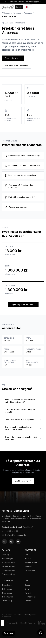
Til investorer (7, 593)
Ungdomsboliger (8, 570)
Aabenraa (28, 13)
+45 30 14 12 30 (11, 531)
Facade (28, 558)
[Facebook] (18, 541)
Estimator (28, 601)
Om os (27, 585)
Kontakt (18, 7)
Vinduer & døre (31, 562)
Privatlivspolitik (12, 623)
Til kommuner (7, 597)
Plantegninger (30, 597)
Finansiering (7, 601)
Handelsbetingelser (27, 623)
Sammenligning (31, 570)
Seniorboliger (7, 558)
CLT (26, 555)
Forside (7, 13)
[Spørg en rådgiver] (40, 632)
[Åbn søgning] (35, 7)
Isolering (28, 566)
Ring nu (10, 633)
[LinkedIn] (4, 541)
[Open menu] (42, 7)
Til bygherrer (7, 589)
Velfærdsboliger (8, 566)
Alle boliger (6, 555)
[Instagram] (11, 541)
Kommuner (17, 13)
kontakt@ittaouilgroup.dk (15, 535)
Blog (27, 589)
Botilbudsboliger (8, 562)
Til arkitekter (7, 585)
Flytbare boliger (8, 574)
